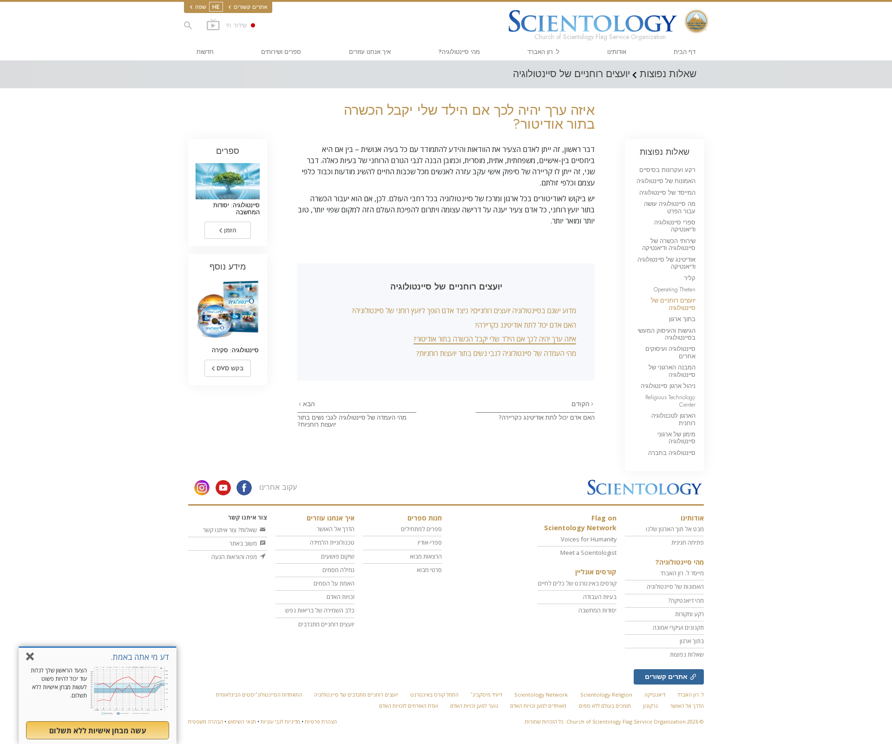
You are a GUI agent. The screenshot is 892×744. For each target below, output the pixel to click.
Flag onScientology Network (580, 523)
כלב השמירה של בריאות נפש (319, 610)
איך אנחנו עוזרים (370, 51)
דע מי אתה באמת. (140, 657)
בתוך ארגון (682, 319)
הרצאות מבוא (426, 556)
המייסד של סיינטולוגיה (667, 192)
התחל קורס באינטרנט (434, 694)
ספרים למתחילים (421, 529)
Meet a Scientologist (588, 552)
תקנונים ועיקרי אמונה (678, 627)
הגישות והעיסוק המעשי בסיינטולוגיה (666, 334)
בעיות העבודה (600, 597)
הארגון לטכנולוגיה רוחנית (673, 419)
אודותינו (616, 51)
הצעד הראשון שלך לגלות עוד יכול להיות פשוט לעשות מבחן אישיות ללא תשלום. (59, 682)
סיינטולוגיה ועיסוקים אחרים (670, 352)
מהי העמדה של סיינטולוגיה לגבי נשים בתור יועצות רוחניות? (496, 353)
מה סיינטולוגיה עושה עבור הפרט (669, 207)
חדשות (205, 51)
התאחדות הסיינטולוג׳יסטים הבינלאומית (259, 694)
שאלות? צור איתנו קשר (230, 530)
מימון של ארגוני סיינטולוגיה (676, 438)
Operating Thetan (674, 289)
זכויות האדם (340, 597)
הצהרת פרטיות (321, 721)
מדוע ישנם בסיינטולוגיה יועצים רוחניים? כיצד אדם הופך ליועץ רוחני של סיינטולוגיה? (464, 310)
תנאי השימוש (242, 721)
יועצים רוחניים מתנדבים (326, 624)
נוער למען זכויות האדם (474, 705)
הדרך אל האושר (335, 529)
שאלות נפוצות (664, 151)
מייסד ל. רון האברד (682, 573)
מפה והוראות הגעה (234, 557)
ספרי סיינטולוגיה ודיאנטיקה (674, 226)
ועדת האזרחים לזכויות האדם (408, 705)
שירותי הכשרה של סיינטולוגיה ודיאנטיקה (668, 244)
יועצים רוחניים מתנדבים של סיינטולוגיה (356, 694)
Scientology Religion (606, 694)
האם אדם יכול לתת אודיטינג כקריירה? (525, 324)
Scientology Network (541, 694)
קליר (689, 278)
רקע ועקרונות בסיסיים (667, 169)
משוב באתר (244, 543)
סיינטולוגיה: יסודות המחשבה (236, 209)
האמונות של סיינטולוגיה (665, 181)
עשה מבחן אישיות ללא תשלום (97, 730)
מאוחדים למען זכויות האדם (538, 705)
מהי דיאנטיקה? (686, 600)
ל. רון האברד (543, 51)
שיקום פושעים (337, 556)
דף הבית (684, 51)
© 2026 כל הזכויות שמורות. (614, 721)
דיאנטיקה (654, 694)
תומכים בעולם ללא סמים (605, 705)
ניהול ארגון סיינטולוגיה (668, 386)
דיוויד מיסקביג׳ (486, 694)
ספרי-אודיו (430, 542)
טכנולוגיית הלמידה (332, 542)
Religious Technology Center (670, 400)
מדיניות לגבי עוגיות (280, 721)
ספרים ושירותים (281, 51)
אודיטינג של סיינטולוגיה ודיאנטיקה (666, 263)
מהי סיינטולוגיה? (459, 51)
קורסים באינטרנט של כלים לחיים (577, 583)
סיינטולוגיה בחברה (671, 452)
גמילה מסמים (338, 570)
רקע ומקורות (689, 614)
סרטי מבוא (429, 570)
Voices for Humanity (589, 539)
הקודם (580, 403)
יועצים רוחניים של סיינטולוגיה (673, 304)
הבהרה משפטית (205, 721)
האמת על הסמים (334, 583)
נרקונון (650, 705)
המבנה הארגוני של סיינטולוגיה (672, 371)
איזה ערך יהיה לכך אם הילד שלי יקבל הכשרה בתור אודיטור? (494, 338)
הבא (308, 403)
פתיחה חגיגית (687, 542)
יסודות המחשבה (597, 610)
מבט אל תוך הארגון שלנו (675, 529)
